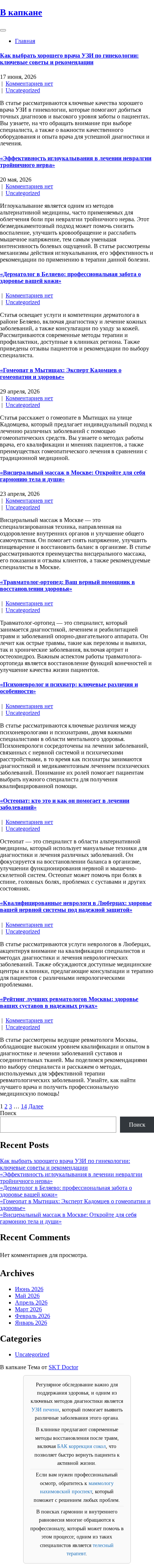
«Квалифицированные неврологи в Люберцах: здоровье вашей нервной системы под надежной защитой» (76, 906)
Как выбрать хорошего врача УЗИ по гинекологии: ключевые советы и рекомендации (69, 58)
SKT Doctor (63, 1367)
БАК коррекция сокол (81, 1446)
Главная (25, 41)
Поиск (8, 1113)
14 (24, 1106)
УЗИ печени (45, 1410)
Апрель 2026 (31, 1302)
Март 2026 (28, 1309)
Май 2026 (27, 1296)
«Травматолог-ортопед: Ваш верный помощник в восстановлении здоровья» (67, 585)
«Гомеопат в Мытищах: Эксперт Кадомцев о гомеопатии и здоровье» (60, 373)
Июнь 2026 (29, 1289)
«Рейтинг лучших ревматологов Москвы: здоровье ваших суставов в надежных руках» (69, 1002)
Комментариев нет (29, 83)
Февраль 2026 (32, 1316)
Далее (35, 1106)
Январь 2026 (31, 1322)
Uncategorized (23, 90)
